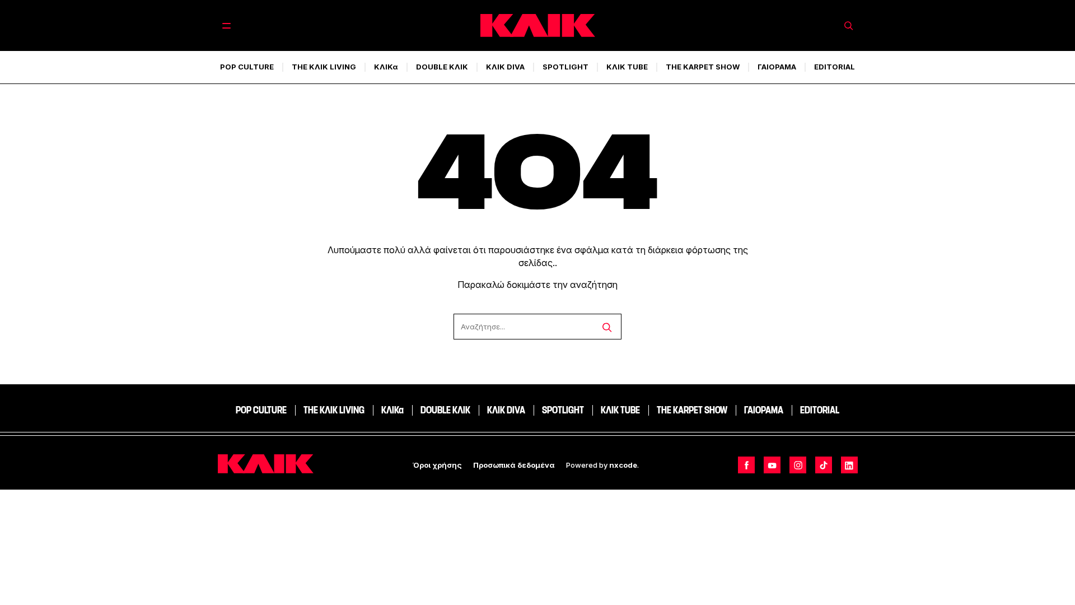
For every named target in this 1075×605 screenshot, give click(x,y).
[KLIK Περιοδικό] (537, 25)
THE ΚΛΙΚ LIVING (324, 66)
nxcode (623, 464)
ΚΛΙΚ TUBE (627, 66)
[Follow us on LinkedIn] (849, 465)
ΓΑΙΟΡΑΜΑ (777, 66)
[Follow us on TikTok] (823, 465)
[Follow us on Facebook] (746, 465)
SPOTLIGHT (565, 66)
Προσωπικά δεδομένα (514, 464)
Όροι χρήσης (437, 464)
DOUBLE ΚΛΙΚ (442, 66)
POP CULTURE (247, 66)
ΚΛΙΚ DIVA (505, 66)
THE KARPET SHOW (703, 66)
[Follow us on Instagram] (797, 465)
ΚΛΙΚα (386, 66)
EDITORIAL (834, 66)
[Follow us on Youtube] (772, 465)
